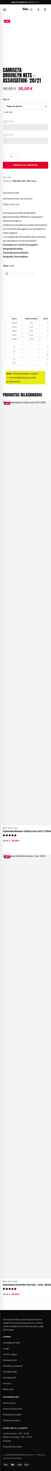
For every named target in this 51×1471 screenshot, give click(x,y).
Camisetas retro (10, 1360)
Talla (6, 100)
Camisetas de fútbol (11, 1343)
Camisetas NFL (9, 1378)
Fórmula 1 (7, 1383)
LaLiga (6, 1349)
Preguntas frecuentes (12, 1447)
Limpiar (8, 112)
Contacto (7, 1441)
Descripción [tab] (11, 193)
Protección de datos (11, 1420)
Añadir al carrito (25, 165)
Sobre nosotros (9, 1403)
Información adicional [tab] (18, 199)
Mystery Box (8, 1389)
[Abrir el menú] (4, 10)
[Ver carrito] (45, 10)
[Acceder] (38, 10)
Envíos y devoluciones (12, 1409)
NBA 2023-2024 (19, 181)
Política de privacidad (12, 1415)
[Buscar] (31, 10)
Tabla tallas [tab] (11, 204)
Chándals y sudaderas (12, 1366)
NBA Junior (32, 181)
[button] (10, 835)
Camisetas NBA (10, 1372)
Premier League (10, 1354)
